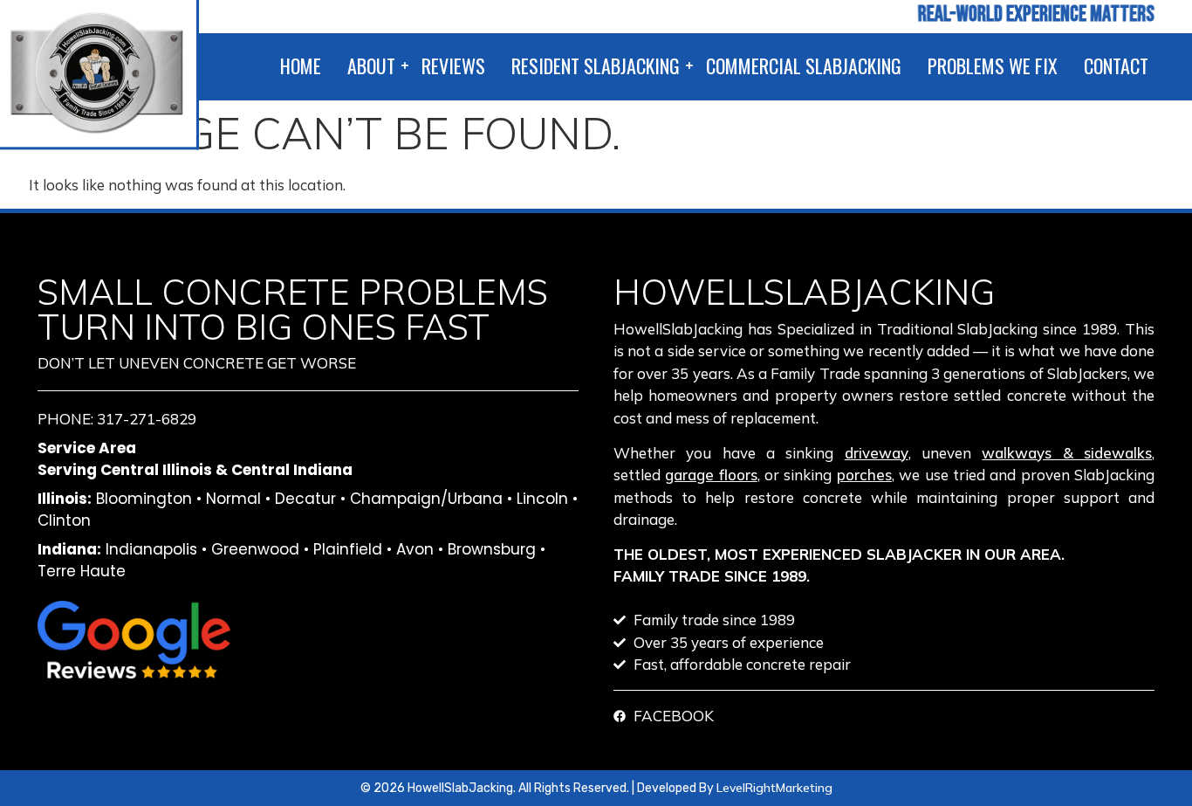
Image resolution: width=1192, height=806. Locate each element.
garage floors (711, 474)
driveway (876, 453)
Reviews (453, 65)
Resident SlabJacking (595, 65)
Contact (1116, 65)
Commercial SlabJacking (803, 65)
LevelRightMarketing (774, 788)
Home (300, 65)
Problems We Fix (993, 65)
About (371, 65)
